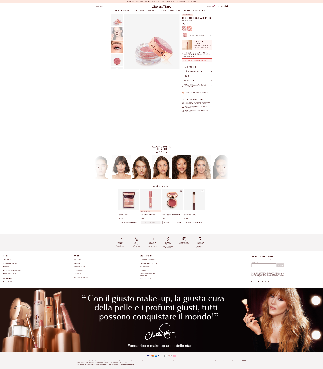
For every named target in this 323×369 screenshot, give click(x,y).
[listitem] (123, 11)
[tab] (117, 20)
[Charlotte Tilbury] (161, 6)
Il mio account (77, 273)
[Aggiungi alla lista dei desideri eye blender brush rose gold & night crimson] (202, 191)
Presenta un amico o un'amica (148, 263)
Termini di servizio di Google (127, 364)
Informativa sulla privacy (82, 362)
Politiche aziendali (114, 362)
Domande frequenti (79, 270)
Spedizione (77, 263)
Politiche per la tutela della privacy (12, 270)
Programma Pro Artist (146, 270)
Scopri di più (205, 92)
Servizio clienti (77, 259)
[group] (101, 167)
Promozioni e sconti (145, 278)
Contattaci (244, 360)
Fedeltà (209, 6)
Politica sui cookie (93, 362)
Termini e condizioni (103, 362)
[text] (150, 222)
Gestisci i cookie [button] (123, 362)
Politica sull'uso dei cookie (10, 273)
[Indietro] (97, 167)
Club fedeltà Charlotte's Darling (148, 259)
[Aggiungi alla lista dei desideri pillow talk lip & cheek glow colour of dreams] (181, 191)
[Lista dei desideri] (218, 6)
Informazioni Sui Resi (79, 266)
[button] (222, 6)
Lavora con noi (7, 266)
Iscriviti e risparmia (145, 266)
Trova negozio (7, 259)
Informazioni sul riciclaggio (81, 277)
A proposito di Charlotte (10, 263)
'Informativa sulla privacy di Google (110, 364)
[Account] (214, 6)
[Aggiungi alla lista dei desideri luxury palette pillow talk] (137, 191)
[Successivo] (226, 167)
